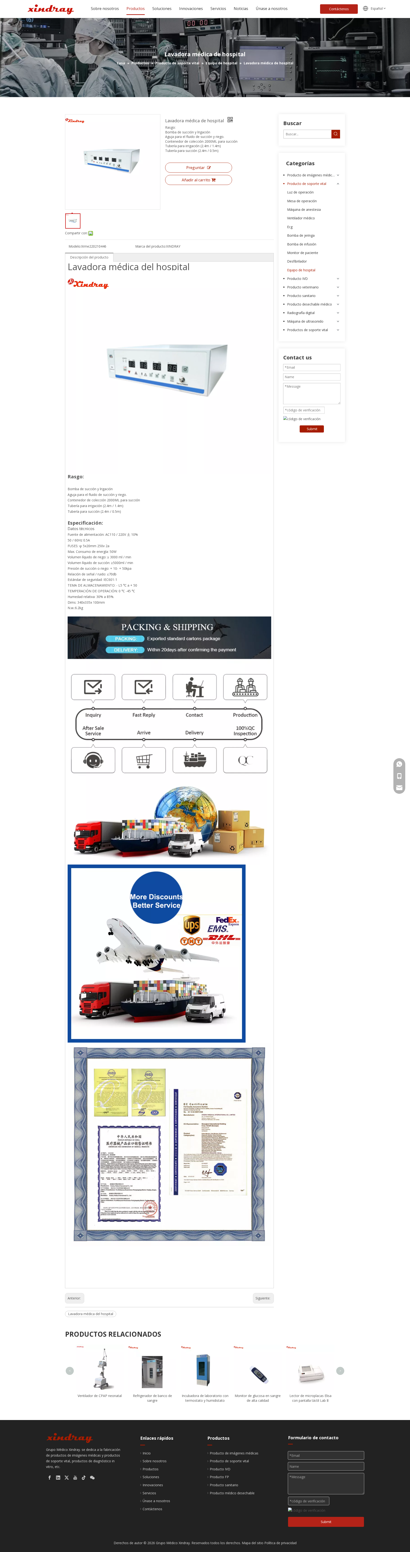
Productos (150, 1469)
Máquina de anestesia (304, 209)
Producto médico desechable (232, 1493)
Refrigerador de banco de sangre (99, 1398)
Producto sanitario (301, 295)
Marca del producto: (150, 246)
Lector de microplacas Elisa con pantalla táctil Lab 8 (258, 1398)
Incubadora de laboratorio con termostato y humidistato (152, 1398)
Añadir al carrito (196, 180)
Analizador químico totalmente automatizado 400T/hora (310, 1350)
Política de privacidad (280, 1543)
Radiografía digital (301, 312)
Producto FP (219, 1477)
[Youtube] (75, 1477)
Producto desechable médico (309, 304)
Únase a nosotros (156, 1501)
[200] (69, 1437)
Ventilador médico (301, 218)
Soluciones (151, 1477)
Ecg (290, 227)
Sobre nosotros (155, 1461)
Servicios (149, 1493)
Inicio (147, 1453)
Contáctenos (339, 9)
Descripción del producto (89, 257)
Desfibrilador (297, 261)
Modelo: (75, 246)
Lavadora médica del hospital (90, 1314)
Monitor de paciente (302, 252)
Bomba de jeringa (301, 235)
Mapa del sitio (252, 1543)
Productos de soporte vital (307, 330)
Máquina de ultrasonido (305, 321)
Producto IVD (297, 278)
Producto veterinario (303, 287)
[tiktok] (83, 1477)
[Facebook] (49, 1477)
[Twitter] (66, 1477)
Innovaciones (153, 1485)
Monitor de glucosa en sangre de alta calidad (205, 1398)
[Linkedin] (58, 1477)
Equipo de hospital (301, 270)
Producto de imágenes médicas (311, 175)
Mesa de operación (302, 201)
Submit (312, 429)
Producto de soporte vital (306, 183)
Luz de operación (300, 192)
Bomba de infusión (301, 244)
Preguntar (195, 167)
